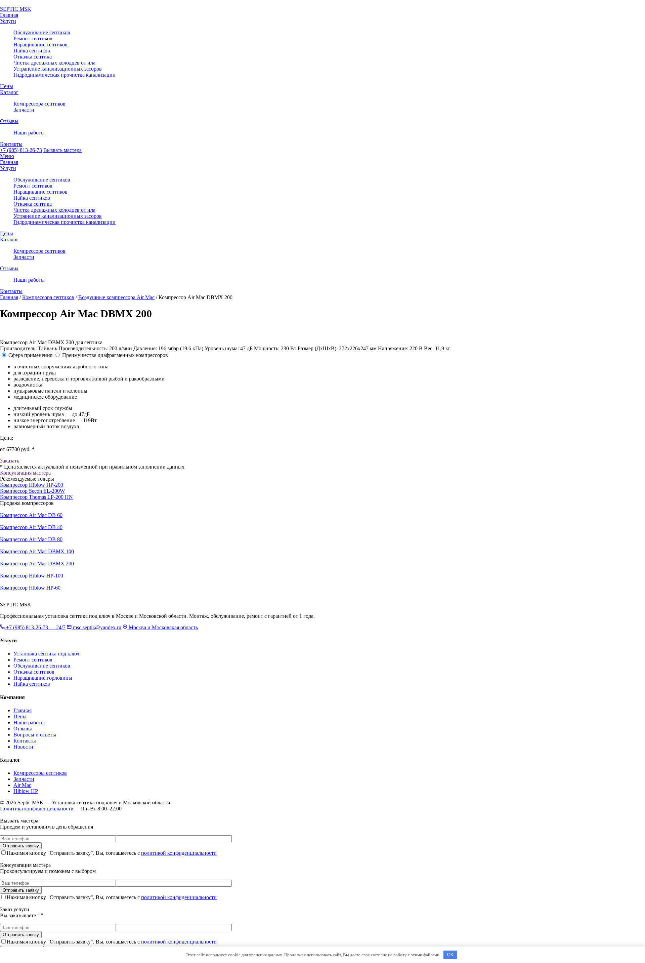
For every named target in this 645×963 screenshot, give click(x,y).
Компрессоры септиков (40, 773)
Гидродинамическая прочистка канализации (64, 75)
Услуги (8, 21)
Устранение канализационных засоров (57, 69)
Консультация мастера (25, 473)
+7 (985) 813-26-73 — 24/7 (35, 627)
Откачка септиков (33, 672)
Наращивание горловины (42, 678)
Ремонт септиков (32, 38)
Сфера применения (30, 355)
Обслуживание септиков (41, 32)
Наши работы (29, 132)
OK (450, 954)
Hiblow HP (25, 791)
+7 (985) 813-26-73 (21, 150)
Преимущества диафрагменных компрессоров (115, 355)
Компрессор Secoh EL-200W (32, 491)
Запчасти (23, 110)
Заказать (9, 461)
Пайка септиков (31, 50)
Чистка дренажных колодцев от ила (54, 63)
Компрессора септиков (39, 104)
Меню (7, 156)
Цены (6, 86)
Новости (23, 747)
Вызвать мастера (62, 150)
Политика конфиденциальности (37, 808)
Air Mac (22, 785)
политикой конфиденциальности (179, 853)
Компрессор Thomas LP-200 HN (36, 497)
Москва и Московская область (162, 627)
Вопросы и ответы (34, 734)
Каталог (9, 92)
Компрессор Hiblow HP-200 (31, 485)
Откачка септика (32, 56)
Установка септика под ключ (46, 653)
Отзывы (9, 121)
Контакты (11, 144)
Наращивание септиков (40, 44)
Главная (9, 15)
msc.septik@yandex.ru (96, 627)
